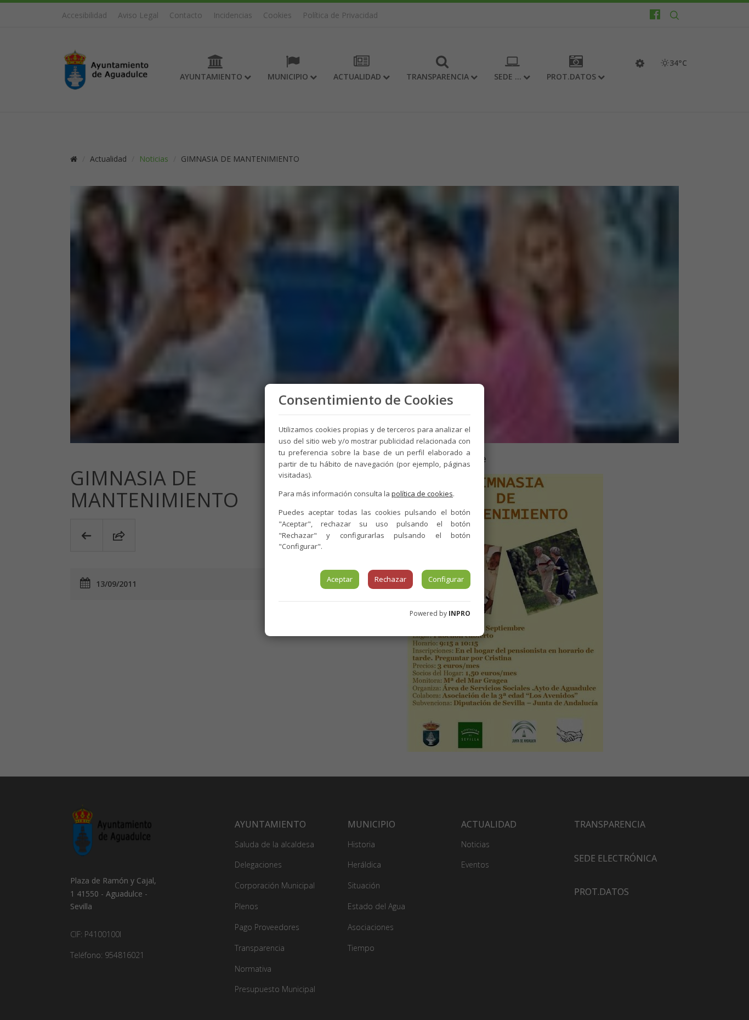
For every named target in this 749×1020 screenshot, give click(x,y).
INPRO (459, 613)
